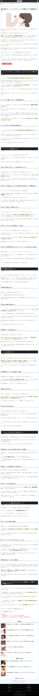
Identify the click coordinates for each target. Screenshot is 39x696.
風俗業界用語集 (29, 687)
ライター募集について (22, 680)
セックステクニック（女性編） (9, 3)
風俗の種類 (9, 687)
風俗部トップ (2, 3)
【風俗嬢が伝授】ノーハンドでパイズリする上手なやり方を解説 (13, 615)
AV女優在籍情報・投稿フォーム (19, 682)
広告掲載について (16, 680)
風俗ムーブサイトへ (20, 692)
